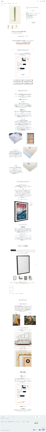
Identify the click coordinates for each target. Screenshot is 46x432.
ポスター (28, 15)
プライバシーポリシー (18, 421)
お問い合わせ (2, 421)
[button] (21, 15)
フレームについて (28, 80)
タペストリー (28, 16)
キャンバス (35, 15)
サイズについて (18, 83)
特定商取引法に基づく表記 (11, 421)
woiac (2, 1)
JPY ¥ (37, 1)
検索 (6, 421)
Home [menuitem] (2, 3)
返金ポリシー (24, 421)
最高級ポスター (31, 15)
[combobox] (27, 20)
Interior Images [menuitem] (9, 3)
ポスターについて (18, 80)
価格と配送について (28, 83)
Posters (5, 3)
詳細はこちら (25, 199)
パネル (31, 16)
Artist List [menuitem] (13, 3)
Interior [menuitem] (16, 3)
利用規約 (28, 421)
